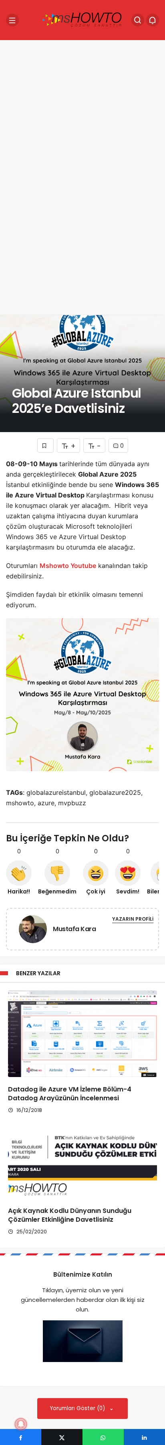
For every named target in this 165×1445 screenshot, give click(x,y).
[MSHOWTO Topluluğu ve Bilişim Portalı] (82, 19)
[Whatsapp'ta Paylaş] (103, 1437)
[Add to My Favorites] (45, 446)
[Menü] (12, 20)
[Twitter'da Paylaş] (61, 1437)
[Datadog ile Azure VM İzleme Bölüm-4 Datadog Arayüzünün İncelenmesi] (82, 1033)
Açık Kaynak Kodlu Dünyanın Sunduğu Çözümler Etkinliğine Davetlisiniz (69, 1215)
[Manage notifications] (20, 1424)
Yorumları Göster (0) (78, 1408)
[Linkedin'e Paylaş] (144, 1437)
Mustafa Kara (74, 929)
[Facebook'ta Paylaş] (20, 1437)
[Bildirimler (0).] (152, 20)
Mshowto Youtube (68, 566)
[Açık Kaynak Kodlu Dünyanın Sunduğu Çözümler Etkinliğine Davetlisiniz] (82, 1166)
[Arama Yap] (137, 20)
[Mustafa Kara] (33, 930)
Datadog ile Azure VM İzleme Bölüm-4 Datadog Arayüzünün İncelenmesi (69, 1094)
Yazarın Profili (132, 919)
